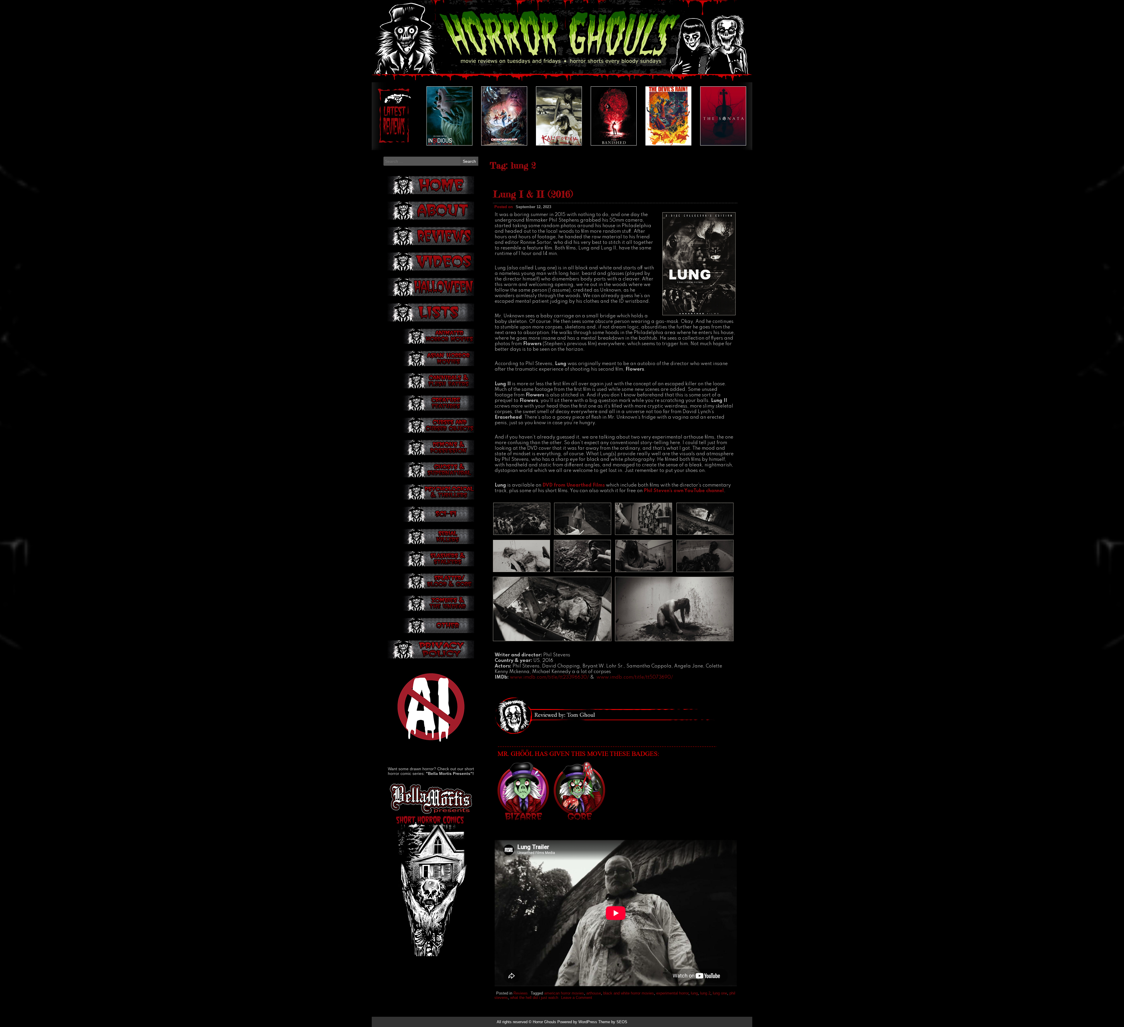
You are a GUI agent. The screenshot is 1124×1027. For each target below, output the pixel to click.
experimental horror (672, 993)
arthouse (593, 993)
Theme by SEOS (612, 1022)
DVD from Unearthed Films (573, 485)
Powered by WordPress (577, 1022)
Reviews (520, 993)
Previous (389, 116)
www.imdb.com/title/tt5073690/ (635, 677)
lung (694, 993)
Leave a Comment (576, 997)
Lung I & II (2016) (533, 194)
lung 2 (705, 993)
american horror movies (564, 993)
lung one (720, 993)
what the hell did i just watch (534, 997)
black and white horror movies (628, 993)
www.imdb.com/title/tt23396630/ (549, 677)
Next (734, 116)
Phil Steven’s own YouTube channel (684, 491)
